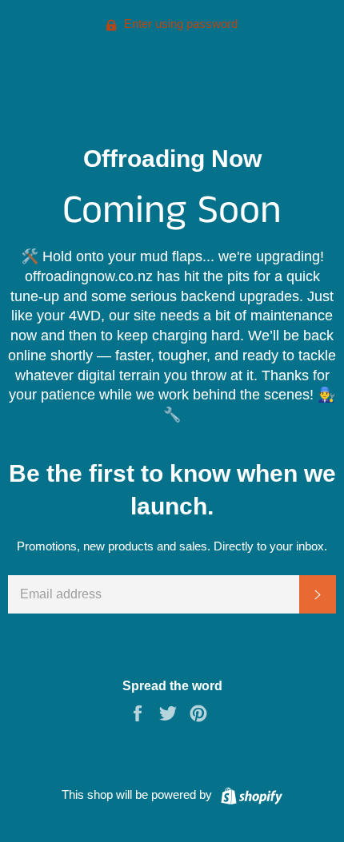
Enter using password (179, 23)
